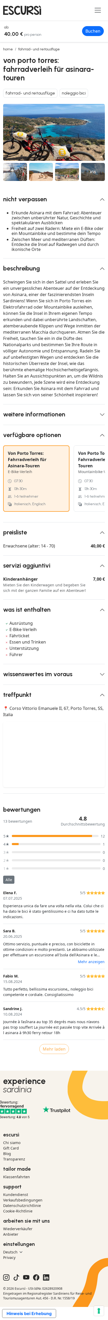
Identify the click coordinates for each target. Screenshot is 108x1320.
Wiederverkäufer (18, 1228)
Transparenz (14, 1159)
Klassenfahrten (16, 1176)
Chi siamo (11, 1142)
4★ (6, 844)
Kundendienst (15, 1194)
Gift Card (11, 1148)
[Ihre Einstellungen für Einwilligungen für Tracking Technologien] (99, 1311)
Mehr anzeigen (91, 961)
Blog (7, 1153)
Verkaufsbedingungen (22, 1200)
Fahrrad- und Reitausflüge (39, 49)
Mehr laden (54, 1049)
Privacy (9, 1257)
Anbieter (10, 1234)
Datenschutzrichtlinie (22, 1205)
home (8, 49)
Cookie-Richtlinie (18, 1211)
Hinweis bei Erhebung (29, 1313)
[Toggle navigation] (98, 10)
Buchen (92, 31)
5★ (6, 836)
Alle (9, 879)
